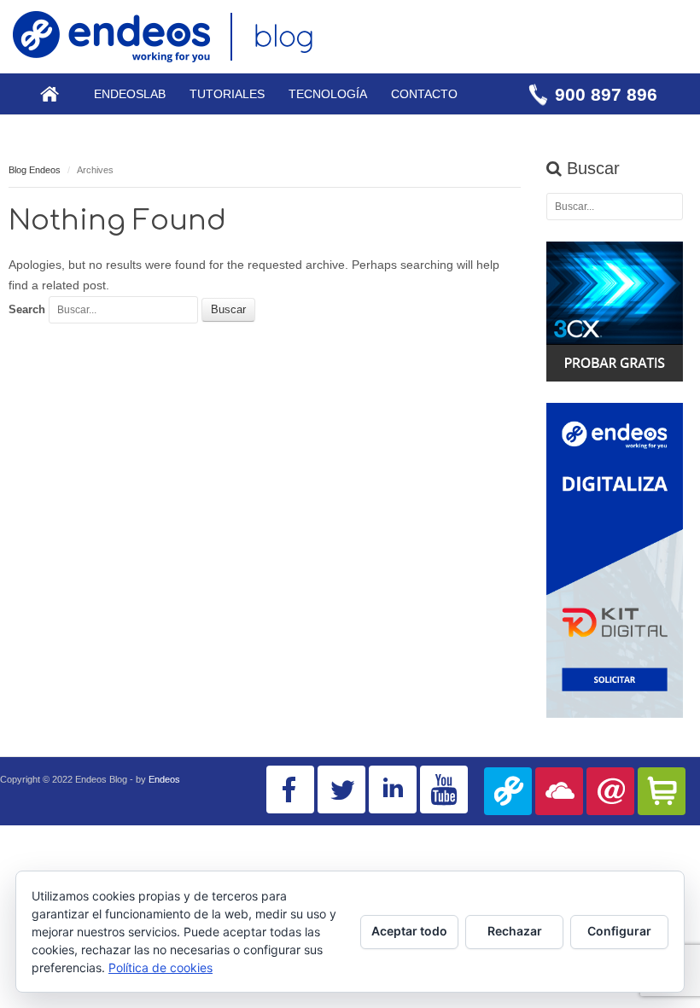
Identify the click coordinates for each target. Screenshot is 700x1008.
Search (27, 309)
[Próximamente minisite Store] (661, 791)
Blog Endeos (35, 170)
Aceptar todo (409, 931)
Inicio (49, 93)
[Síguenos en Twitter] (341, 789)
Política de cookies (160, 967)
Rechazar (514, 931)
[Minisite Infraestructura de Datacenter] (559, 791)
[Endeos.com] (508, 791)
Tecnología (328, 94)
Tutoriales (227, 94)
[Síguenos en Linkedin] (393, 789)
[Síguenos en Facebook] (290, 789)
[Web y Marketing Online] (610, 791)
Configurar (619, 931)
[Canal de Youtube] (444, 789)
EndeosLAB (130, 94)
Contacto (424, 94)
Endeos (164, 779)
